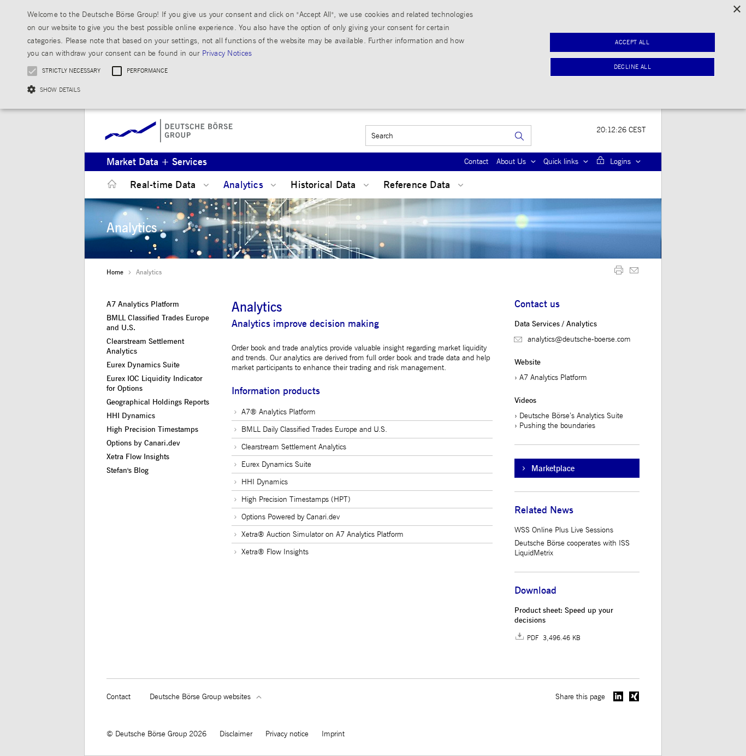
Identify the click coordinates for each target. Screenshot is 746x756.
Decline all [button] (632, 67)
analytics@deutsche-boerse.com (579, 339)
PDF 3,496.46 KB (554, 638)
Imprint (333, 734)
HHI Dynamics (130, 416)
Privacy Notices (227, 53)
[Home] (109, 184)
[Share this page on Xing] (634, 696)
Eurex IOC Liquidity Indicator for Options (154, 384)
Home (114, 272)
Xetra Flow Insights (137, 457)
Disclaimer (236, 734)
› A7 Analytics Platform (550, 377)
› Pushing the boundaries (554, 425)
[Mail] (634, 272)
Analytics (244, 185)
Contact (476, 161)
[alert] (373, 54)
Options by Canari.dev (143, 443)
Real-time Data (164, 185)
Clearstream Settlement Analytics (145, 346)
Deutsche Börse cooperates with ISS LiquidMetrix (572, 548)
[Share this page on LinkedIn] (618, 696)
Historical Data (325, 185)
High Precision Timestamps (152, 430)
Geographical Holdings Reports (157, 402)
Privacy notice (287, 734)
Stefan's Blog (127, 471)
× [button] (736, 9)
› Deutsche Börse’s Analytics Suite (568, 416)
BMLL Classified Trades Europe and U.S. (157, 323)
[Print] (618, 272)
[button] (252, 89)
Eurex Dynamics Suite (143, 365)
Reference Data (418, 185)
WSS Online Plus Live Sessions (563, 530)
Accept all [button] (632, 42)
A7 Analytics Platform (142, 304)
